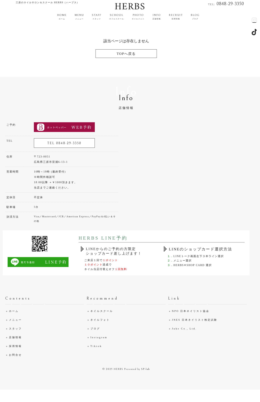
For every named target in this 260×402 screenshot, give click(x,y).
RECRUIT (176, 17)
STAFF (96, 17)
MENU (79, 17)
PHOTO (138, 17)
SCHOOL (116, 17)
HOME (62, 17)
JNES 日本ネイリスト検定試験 (194, 319)
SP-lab (145, 369)
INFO (156, 17)
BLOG (195, 17)
